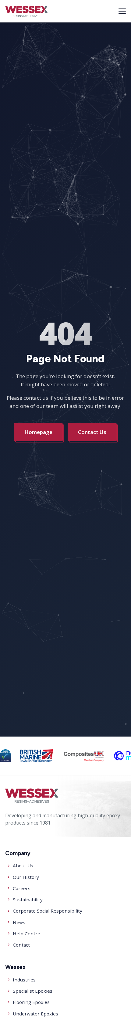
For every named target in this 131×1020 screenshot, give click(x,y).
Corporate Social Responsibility (47, 911)
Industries (24, 980)
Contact (21, 945)
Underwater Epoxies (35, 1014)
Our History (26, 877)
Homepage (39, 432)
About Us (23, 865)
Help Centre (26, 933)
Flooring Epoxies (31, 1002)
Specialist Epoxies (32, 991)
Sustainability (28, 899)
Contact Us (92, 432)
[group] (5, 755)
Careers (21, 888)
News (19, 922)
